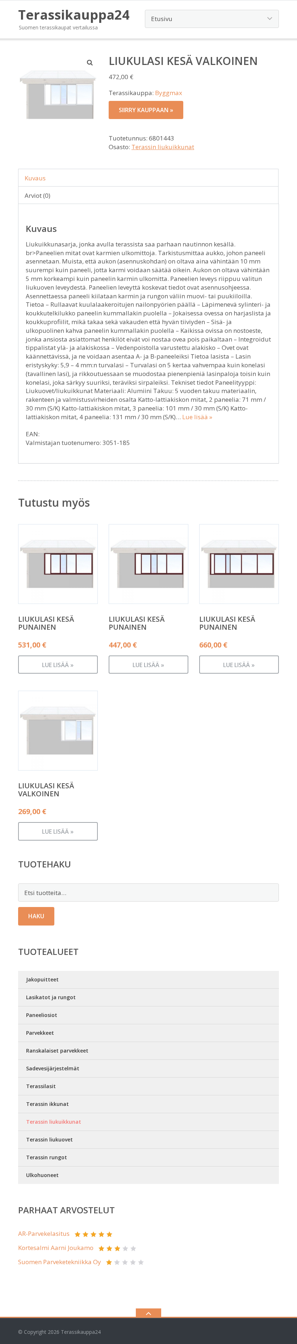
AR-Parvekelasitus (44, 1233)
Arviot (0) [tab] (37, 195)
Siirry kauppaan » (146, 110)
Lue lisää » (197, 417)
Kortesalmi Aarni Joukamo (55, 1247)
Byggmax (168, 93)
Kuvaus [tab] (35, 178)
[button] (90, 62)
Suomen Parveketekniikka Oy (59, 1262)
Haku (36, 916)
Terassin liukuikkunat (162, 147)
